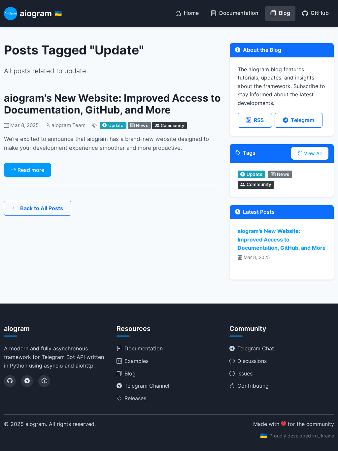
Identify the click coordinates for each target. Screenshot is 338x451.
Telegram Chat (255, 348)
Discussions (252, 361)
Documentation (238, 13)
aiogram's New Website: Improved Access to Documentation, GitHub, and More (112, 104)
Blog (284, 13)
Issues (245, 373)
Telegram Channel (146, 385)
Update (116, 125)
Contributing (253, 385)
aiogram (41, 13)
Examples (136, 361)
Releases (135, 398)
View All (312, 153)
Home (191, 13)
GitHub (319, 13)
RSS (259, 120)
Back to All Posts (41, 208)
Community (172, 125)
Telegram (302, 120)
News (142, 125)
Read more (30, 170)
